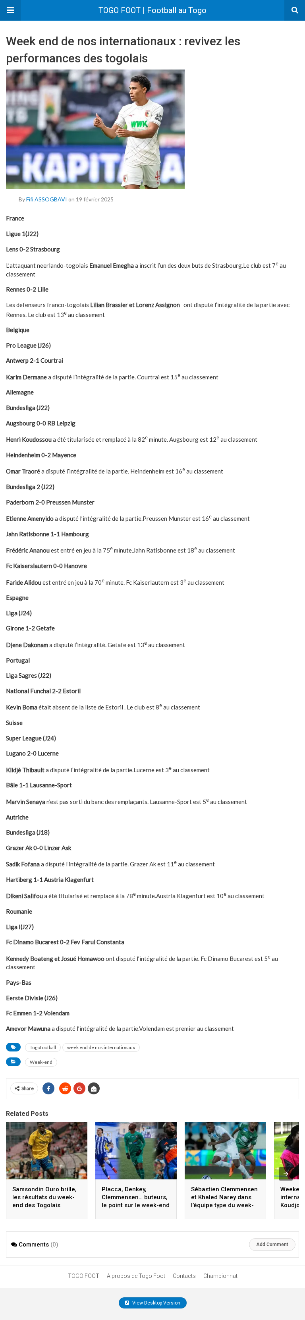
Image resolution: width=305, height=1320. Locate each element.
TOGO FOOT (83, 1276)
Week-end (41, 1062)
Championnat (220, 1276)
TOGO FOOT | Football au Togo (152, 10)
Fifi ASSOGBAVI (46, 199)
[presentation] (286, 1174)
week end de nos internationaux (101, 1047)
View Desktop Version (155, 1303)
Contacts (184, 1276)
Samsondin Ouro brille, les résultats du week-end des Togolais (44, 1197)
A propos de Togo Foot (136, 1276)
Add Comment (272, 1244)
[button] (10, 10)
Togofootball (43, 1047)
